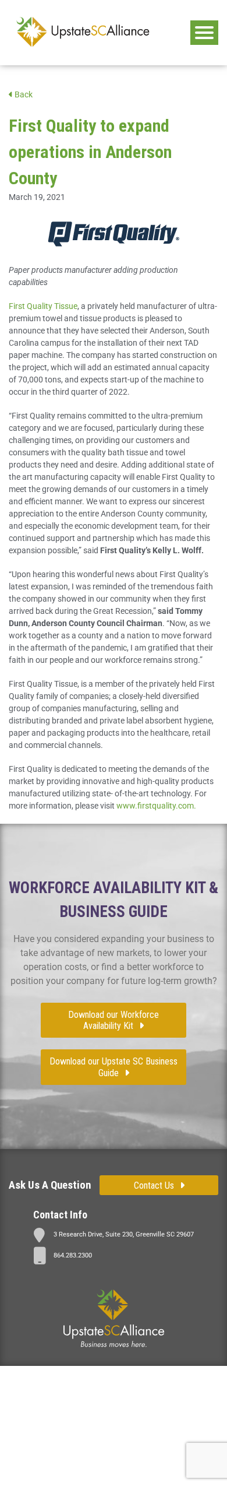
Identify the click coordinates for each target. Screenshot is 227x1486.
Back (23, 94)
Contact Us (154, 1185)
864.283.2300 (73, 1255)
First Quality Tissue (43, 306)
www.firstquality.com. (156, 805)
